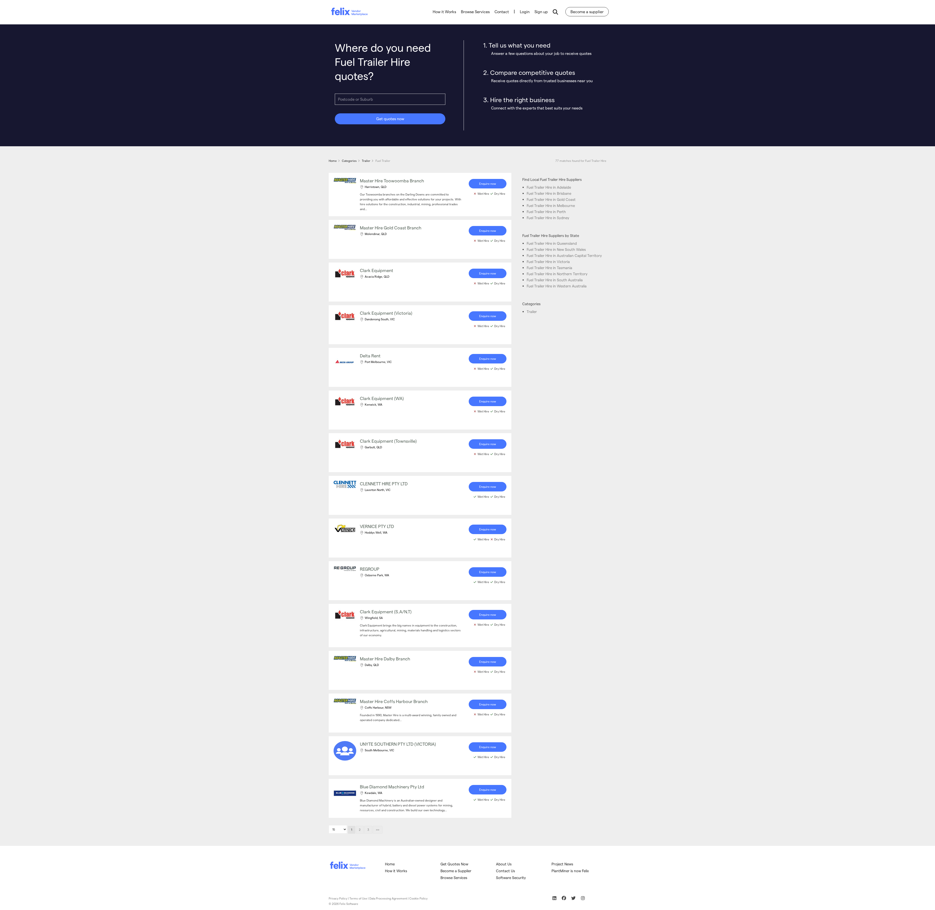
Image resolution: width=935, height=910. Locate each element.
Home (390, 864)
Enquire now (487, 183)
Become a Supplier (455, 871)
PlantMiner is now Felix (570, 871)
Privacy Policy (338, 898)
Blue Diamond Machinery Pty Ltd (392, 786)
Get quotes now (390, 118)
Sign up (541, 11)
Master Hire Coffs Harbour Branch (394, 701)
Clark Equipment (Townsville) (388, 440)
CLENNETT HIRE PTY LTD (384, 483)
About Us (504, 864)
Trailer (532, 311)
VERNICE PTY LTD (377, 526)
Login (525, 11)
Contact (502, 11)
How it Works (444, 11)
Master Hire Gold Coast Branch (390, 227)
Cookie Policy (418, 898)
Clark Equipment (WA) (382, 398)
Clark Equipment (376, 270)
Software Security (511, 877)
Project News (562, 864)
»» (377, 829)
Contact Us (505, 871)
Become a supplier (587, 11)
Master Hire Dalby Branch (385, 658)
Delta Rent (370, 355)
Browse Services (475, 11)
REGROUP (369, 568)
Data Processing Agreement (388, 898)
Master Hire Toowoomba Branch (392, 180)
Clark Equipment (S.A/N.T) (385, 611)
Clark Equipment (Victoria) (386, 312)
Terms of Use (358, 898)
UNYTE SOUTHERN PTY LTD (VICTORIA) (398, 743)
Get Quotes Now (454, 864)
